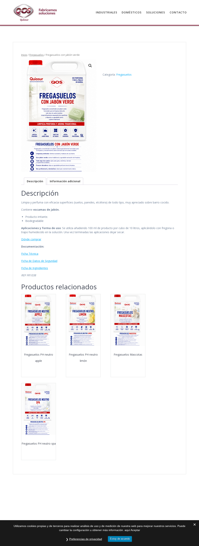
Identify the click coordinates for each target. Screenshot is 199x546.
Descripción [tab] (35, 181)
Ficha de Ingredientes (34, 268)
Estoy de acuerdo (120, 538)
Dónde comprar (31, 239)
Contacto (178, 12)
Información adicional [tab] (65, 181)
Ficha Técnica (29, 254)
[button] (90, 65)
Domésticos (131, 12)
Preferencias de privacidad (85, 539)
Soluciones (155, 12)
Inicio (24, 55)
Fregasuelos (36, 55)
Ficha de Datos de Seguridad (39, 261)
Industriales (106, 12)
